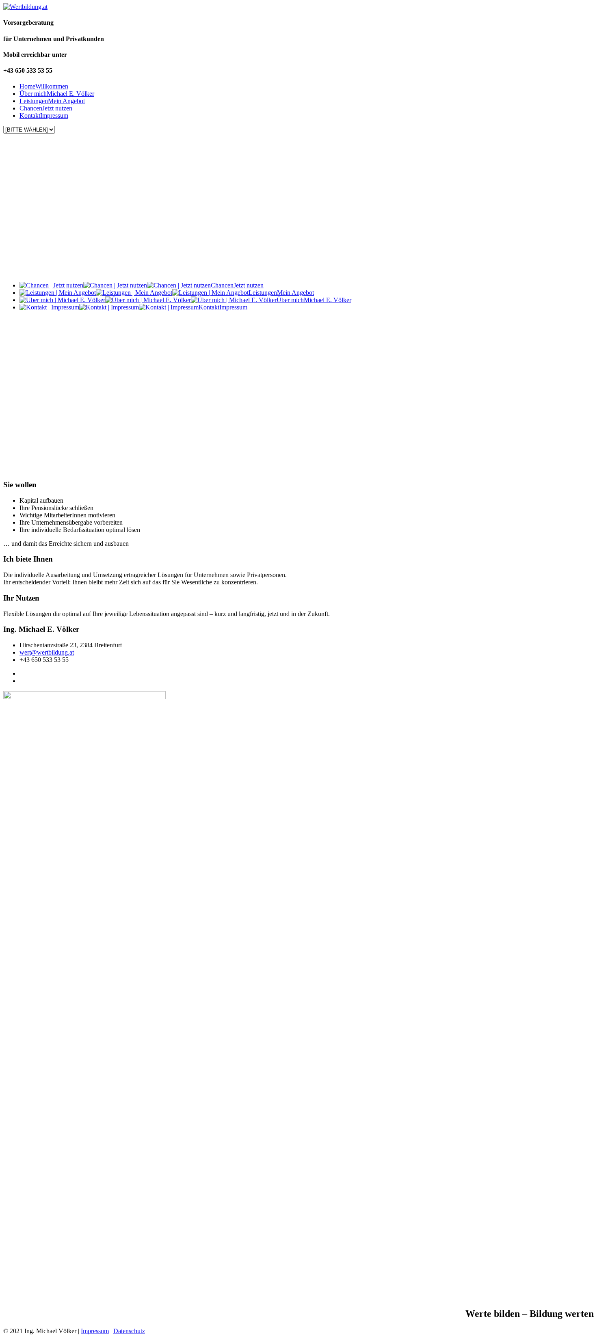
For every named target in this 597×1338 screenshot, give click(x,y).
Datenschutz (129, 1330)
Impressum (95, 1330)
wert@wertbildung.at (46, 652)
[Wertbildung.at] (25, 6)
